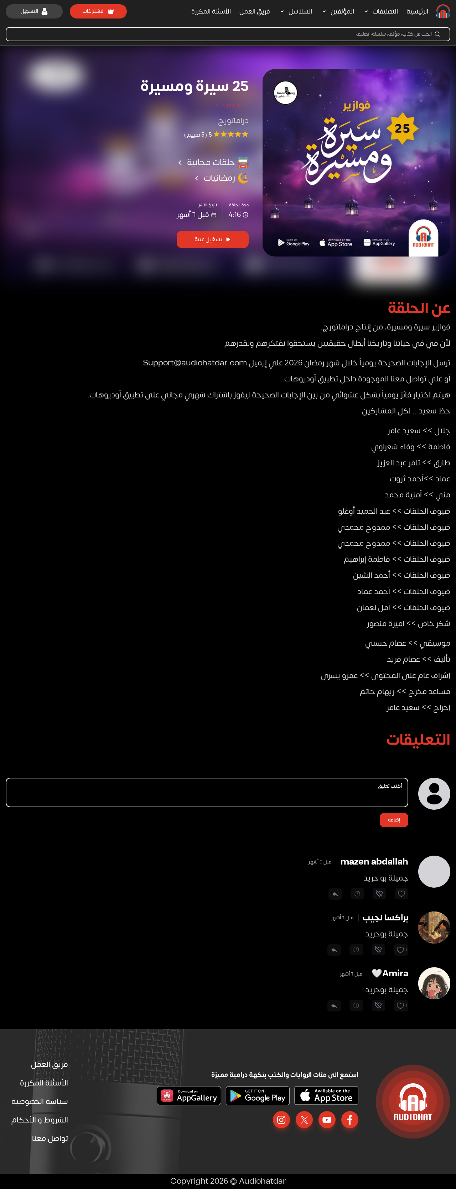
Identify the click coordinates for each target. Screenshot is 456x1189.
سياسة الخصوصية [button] (39, 1101)
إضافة (394, 820)
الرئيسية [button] (417, 11)
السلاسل (300, 11)
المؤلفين (342, 11)
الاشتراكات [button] (93, 11)
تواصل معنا (50, 1138)
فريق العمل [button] (254, 11)
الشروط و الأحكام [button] (39, 1120)
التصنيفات (385, 11)
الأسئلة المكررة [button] (211, 11)
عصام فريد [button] (232, 105)
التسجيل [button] (29, 11)
